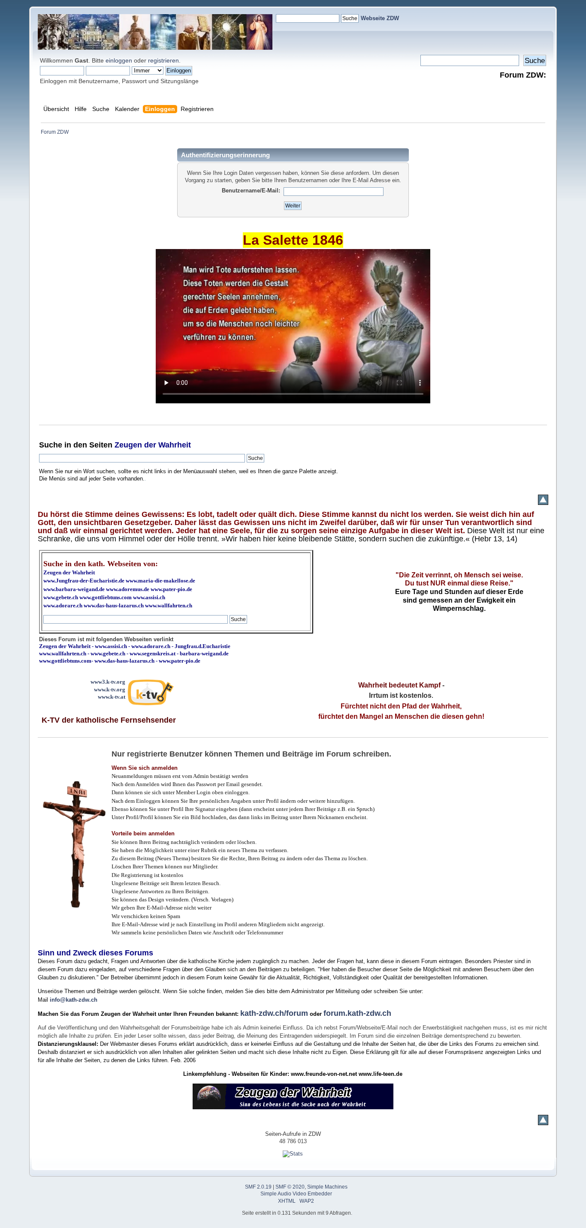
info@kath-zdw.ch (73, 1000)
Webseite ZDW (380, 18)
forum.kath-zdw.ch (357, 1013)
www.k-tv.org (109, 689)
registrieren (163, 60)
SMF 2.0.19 (258, 1186)
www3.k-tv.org (108, 682)
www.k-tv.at (111, 697)
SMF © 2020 (290, 1186)
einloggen (119, 60)
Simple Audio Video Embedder (296, 1193)
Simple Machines (327, 1186)
